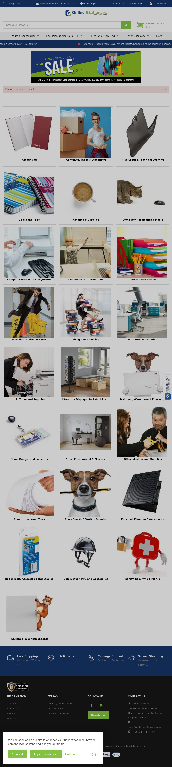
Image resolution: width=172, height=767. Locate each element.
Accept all (18, 754)
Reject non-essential (46, 754)
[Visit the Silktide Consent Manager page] (94, 754)
